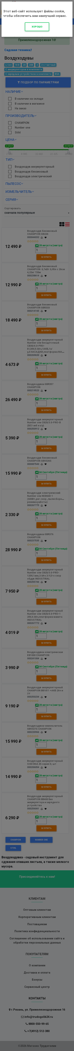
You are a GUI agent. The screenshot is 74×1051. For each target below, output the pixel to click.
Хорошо (37, 26)
